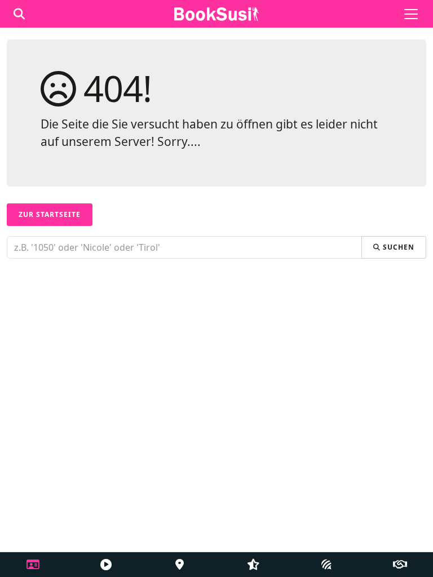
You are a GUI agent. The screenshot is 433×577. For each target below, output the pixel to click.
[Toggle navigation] (411, 14)
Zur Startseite (50, 214)
